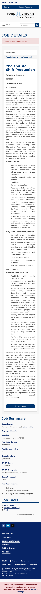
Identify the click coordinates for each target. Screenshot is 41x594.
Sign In (7, 7)
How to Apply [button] (20, 406)
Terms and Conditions (20, 561)
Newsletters (6, 564)
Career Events (20, 564)
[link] (20, 14)
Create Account (25, 7)
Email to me (9, 505)
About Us (6, 552)
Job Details (10, 52)
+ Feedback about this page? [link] (28, 514)
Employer (6, 537)
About (19, 57)
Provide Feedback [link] (11, 508)
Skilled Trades (8, 548)
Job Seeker (7, 534)
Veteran (5, 544)
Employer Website (9, 431)
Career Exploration (11, 541)
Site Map (5, 561)
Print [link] (6, 510)
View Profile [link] (28, 427)
